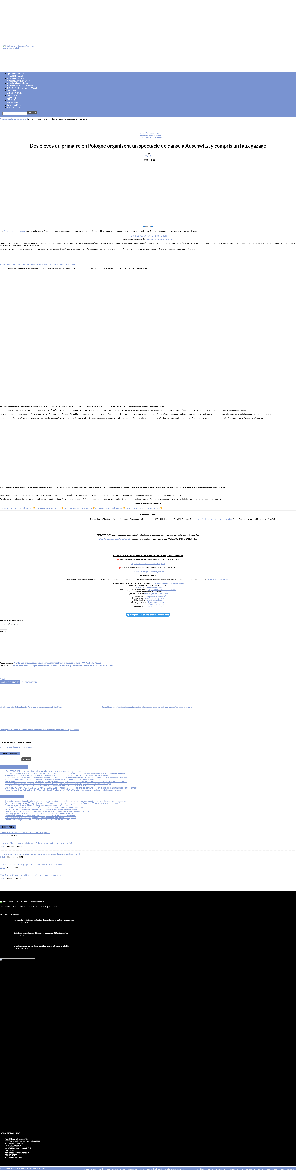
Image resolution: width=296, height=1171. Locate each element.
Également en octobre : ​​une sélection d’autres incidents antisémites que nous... (43, 920)
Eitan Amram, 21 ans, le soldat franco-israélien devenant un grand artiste (31, 875)
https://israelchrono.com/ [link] (154, 604)
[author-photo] (5, 677)
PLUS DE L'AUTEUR (29, 682)
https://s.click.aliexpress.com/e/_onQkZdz (148, 564)
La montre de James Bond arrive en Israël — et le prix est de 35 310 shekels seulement (40, 816)
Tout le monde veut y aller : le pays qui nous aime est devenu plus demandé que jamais (40, 818)
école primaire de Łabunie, (14, 231)
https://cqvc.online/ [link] (154, 600)
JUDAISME (11, 98)
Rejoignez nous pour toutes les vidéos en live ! (149, 615)
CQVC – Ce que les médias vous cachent (25, 88)
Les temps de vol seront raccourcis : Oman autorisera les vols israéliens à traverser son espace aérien (39, 730)
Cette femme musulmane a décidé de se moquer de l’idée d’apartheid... (40, 933)
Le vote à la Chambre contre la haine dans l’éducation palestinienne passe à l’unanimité (37, 843)
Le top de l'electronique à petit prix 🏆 (79, 508)
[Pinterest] (148, 163)
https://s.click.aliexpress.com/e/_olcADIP (148, 572)
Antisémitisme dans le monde (20, 85)
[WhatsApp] (156, 163)
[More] (165, 163)
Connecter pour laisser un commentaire (16, 747)
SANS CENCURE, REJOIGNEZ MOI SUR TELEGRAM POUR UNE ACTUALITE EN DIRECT (39, 265)
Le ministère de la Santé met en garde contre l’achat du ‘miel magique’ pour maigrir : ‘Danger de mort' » (47, 811)
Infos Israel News (14, 105)
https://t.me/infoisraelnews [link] (219, 579)
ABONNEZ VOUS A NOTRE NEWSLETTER (148, 236)
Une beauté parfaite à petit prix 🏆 (50, 508)
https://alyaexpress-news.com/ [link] (156, 594)
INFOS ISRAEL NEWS (16, 767)
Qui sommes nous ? (15, 73)
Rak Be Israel (12, 102)
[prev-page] (1, 734)
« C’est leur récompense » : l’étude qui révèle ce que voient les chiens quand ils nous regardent (44, 807)
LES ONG (11, 100)
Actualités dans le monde (18, 83)
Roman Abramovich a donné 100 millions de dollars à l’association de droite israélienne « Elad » (40, 854)
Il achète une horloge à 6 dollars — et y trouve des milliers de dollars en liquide (37, 820)
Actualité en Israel (15, 76)
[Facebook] (131, 163)
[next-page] (5, 734)
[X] (139, 163)
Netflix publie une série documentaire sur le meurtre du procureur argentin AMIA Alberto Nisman (58, 663)
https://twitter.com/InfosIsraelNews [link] (162, 590)
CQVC (148, 156)
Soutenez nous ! (14, 107)
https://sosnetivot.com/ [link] (157, 602)
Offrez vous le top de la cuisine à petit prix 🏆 (144, 508)
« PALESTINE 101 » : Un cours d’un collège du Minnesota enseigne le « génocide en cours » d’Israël (46, 771)
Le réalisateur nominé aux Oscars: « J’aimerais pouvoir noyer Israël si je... (41, 946)
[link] (168, 583)
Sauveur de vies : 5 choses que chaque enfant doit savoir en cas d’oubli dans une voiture (41, 809)
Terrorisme (12, 90)
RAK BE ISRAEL (14, 796)
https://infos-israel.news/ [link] (156, 596)
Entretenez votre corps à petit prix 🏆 (110, 508)
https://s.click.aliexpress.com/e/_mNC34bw (214, 519)
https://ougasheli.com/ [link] (153, 606)
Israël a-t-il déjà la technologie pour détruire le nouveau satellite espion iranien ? (34, 864)
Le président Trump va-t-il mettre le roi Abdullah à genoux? (25, 832)
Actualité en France (15, 78)
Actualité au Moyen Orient (18, 81)
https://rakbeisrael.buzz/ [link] (154, 598)
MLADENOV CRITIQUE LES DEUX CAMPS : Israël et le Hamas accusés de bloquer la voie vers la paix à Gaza (50, 786)
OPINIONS (12, 95)
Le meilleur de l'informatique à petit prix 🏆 (18, 508)
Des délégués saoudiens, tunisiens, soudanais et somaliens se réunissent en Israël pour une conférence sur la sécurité (147, 707)
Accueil (3, 119)
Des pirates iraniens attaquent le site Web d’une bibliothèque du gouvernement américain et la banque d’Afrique (62, 665)
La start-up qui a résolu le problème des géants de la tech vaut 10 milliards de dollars (39, 814)
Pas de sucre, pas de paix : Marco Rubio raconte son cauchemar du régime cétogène (39, 805)
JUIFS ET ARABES (14, 93)
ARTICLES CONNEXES (10, 682)
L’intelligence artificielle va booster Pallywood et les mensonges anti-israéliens (31, 707)
